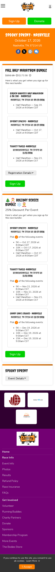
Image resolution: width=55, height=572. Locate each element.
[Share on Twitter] (24, 51)
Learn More (31, 560)
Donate (39, 21)
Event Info (8, 463)
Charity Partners (11, 517)
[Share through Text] (36, 51)
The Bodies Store (12, 546)
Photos (6, 469)
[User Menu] (50, 6)
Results (6, 475)
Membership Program (15, 535)
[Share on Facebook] (18, 51)
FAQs (5, 492)
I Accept (27, 567)
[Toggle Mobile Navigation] (3, 6)
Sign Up (14, 21)
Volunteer (8, 505)
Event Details (16, 378)
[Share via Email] (30, 51)
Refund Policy (10, 481)
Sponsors (7, 529)
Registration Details (19, 173)
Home (6, 451)
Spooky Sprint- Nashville (27, 35)
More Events (9, 541)
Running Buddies (12, 511)
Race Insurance (11, 486)
